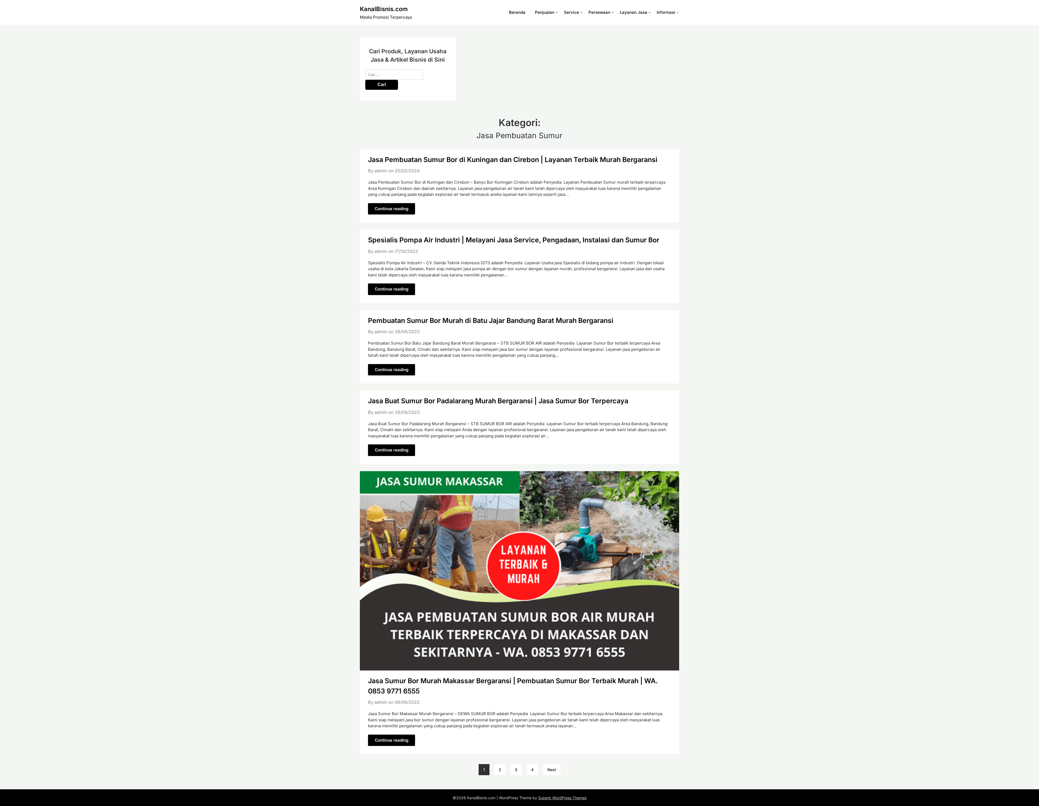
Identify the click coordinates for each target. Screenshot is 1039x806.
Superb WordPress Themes (562, 797)
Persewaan (599, 12)
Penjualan (544, 12)
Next (551, 769)
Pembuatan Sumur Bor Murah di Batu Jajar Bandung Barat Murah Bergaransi (490, 320)
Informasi (666, 12)
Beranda (517, 12)
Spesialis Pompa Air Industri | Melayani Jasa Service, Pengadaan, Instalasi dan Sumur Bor (513, 240)
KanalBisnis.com (384, 8)
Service (571, 12)
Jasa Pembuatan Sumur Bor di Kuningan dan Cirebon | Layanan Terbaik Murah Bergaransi (512, 160)
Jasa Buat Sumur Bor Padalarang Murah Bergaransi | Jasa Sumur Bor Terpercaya (498, 401)
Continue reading (391, 208)
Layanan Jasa (633, 12)
